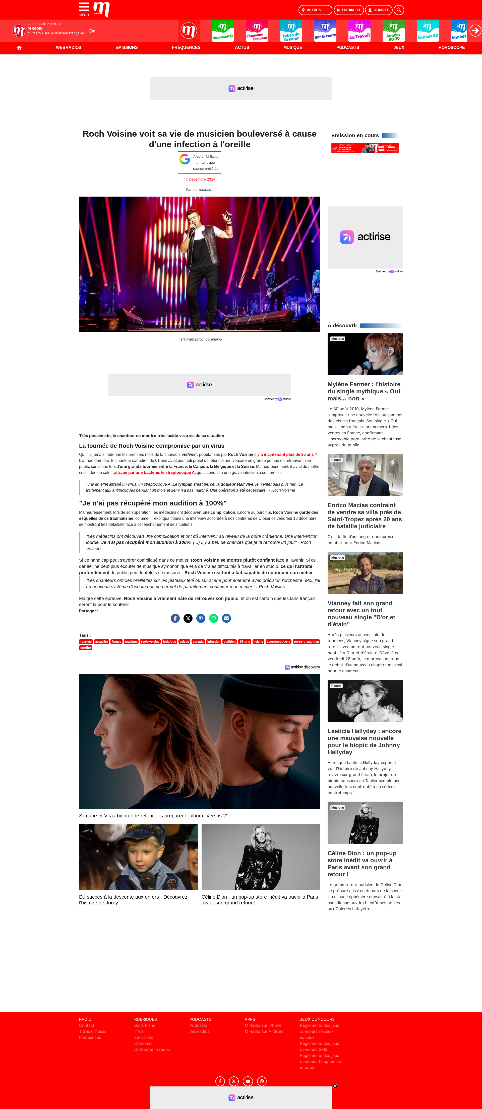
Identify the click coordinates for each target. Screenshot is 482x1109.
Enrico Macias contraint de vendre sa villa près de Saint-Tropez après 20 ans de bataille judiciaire (365, 516)
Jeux (399, 47)
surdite (85, 647)
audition (229, 641)
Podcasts (347, 47)
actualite (101, 641)
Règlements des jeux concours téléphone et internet (321, 1061)
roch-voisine (150, 641)
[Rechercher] (399, 10)
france (116, 641)
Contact (86, 1025)
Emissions (126, 47)
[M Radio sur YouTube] (248, 1081)
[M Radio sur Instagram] (262, 1081)
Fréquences (186, 47)
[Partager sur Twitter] (187, 620)
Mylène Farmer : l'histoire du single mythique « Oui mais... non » (364, 391)
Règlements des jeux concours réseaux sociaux (319, 1031)
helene (258, 641)
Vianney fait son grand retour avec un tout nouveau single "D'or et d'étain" (361, 614)
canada (198, 641)
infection (213, 641)
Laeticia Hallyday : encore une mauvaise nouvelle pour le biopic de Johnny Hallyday (364, 741)
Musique (292, 47)
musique (131, 641)
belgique (169, 641)
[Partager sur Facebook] (174, 620)
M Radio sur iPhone (263, 1025)
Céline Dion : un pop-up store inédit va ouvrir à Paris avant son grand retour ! (362, 864)
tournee (86, 641)
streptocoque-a (278, 641)
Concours (143, 1043)
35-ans (244, 641)
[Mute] (91, 31)
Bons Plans (144, 1025)
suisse (184, 641)
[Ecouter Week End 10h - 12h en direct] (365, 147)
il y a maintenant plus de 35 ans (284, 454)
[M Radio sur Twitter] (234, 1081)
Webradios (68, 47)
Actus (242, 47)
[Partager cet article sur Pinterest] (199, 620)
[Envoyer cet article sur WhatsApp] (212, 620)
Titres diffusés (92, 1031)
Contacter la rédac (152, 1049)
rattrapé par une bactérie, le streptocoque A (153, 472)
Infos (139, 1031)
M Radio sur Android (264, 1031)
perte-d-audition (306, 641)
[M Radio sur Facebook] (220, 1081)
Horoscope (452, 47)
